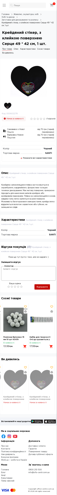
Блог (3, 472)
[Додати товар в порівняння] (25, 311)
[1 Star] (8, 286)
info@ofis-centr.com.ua (38, 472)
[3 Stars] (15, 286)
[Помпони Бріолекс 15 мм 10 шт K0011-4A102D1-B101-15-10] (15, 319)
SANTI (48, 153)
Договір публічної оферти (40, 454)
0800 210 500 (35, 470)
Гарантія (32, 449)
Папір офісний (7, 481)
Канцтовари (6, 478)
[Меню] (4, 5)
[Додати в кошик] (25, 346)
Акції (3, 475)
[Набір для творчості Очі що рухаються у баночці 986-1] (42, 319)
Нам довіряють (8, 454)
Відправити (42, 287)
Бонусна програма (9, 457)
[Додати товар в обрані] (25, 306)
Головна (5, 470)
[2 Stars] (11, 286)
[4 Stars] (18, 286)
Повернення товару (37, 451)
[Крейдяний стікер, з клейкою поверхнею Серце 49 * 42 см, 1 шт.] (15, 380)
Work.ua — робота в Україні (14, 460)
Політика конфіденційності (13, 451)
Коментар (9, 266)
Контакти (5, 449)
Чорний (48, 149)
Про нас (5, 446)
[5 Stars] (21, 286)
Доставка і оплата (36, 446)
